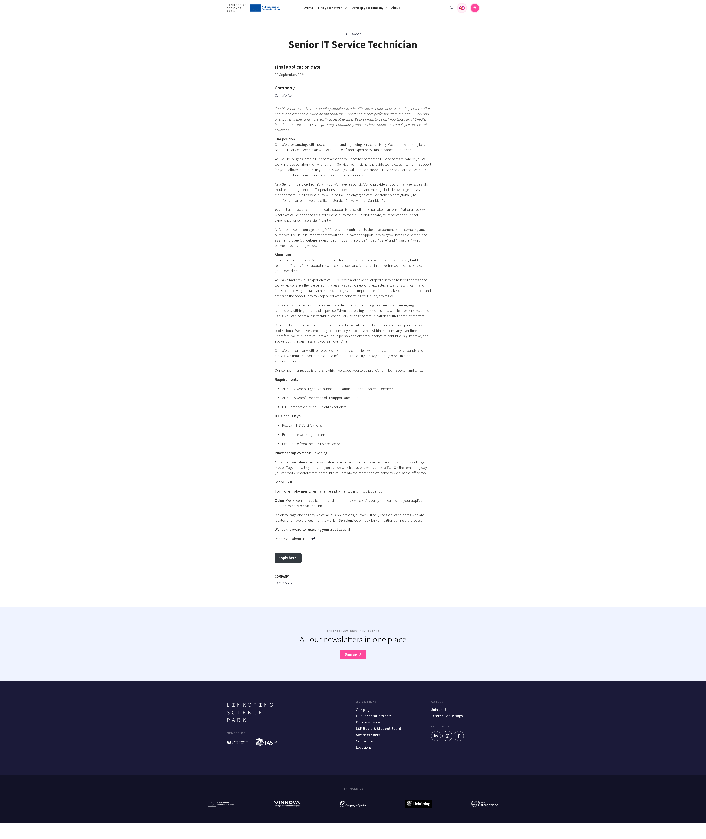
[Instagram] (447, 736)
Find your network (330, 8)
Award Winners (368, 735)
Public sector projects (374, 716)
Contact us (365, 741)
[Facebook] (459, 736)
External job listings (447, 716)
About (395, 8)
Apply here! (288, 558)
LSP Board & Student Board (378, 728)
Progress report (369, 722)
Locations (364, 747)
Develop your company (368, 8)
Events (308, 8)
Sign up (351, 654)
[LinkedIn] (436, 736)
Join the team (442, 709)
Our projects (366, 709)
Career (355, 34)
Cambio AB (283, 95)
